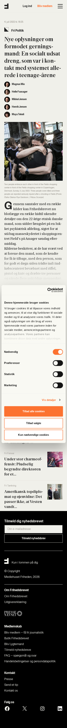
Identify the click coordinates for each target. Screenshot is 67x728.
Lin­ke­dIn (60, 708)
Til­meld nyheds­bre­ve (17, 650)
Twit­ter (25, 708)
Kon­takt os (11, 690)
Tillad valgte (33, 423)
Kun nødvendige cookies (33, 434)
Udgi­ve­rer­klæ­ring (15, 602)
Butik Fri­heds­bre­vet (16, 638)
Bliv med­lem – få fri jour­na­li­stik (24, 632)
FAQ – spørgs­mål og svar (20, 655)
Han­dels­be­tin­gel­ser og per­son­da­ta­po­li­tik (30, 661)
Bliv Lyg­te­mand (14, 644)
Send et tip (11, 685)
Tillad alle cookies (34, 411)
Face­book (7, 708)
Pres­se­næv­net (33, 613)
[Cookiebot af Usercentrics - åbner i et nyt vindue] (48, 290)
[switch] (58, 363)
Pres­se (8, 679)
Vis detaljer (49, 399)
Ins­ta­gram (42, 708)
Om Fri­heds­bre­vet (15, 596)
